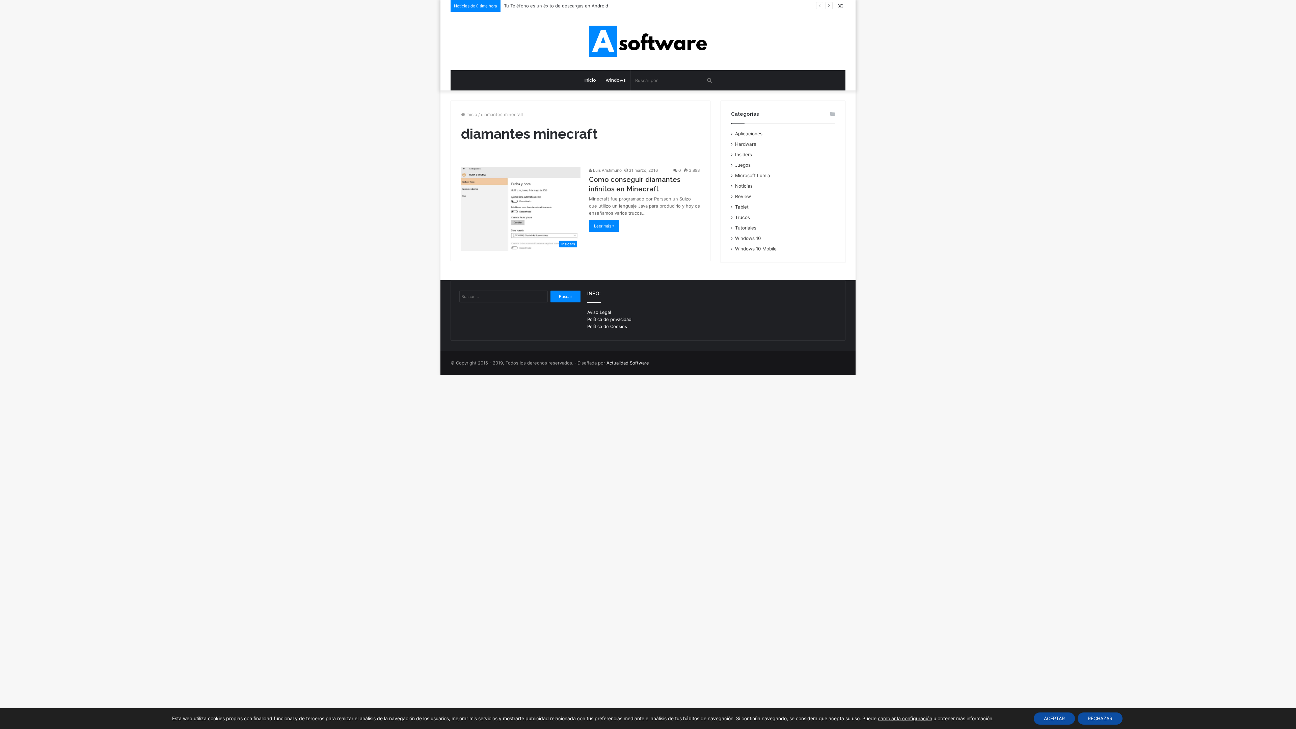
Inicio (590, 80)
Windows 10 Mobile (756, 248)
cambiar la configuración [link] (905, 718)
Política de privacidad (609, 319)
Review (743, 196)
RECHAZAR (1100, 718)
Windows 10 (748, 238)
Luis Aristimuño (607, 170)
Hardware (745, 144)
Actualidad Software (627, 363)
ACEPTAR (1054, 718)
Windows (615, 80)
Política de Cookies (607, 326)
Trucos (742, 217)
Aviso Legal (599, 312)
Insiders (743, 154)
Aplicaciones (748, 133)
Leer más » (604, 225)
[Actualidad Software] (648, 41)
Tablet (742, 207)
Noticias (744, 186)
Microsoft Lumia (752, 175)
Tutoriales (745, 228)
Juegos (743, 165)
